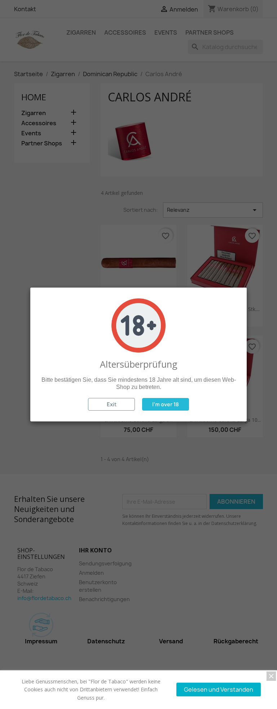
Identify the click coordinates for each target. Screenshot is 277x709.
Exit (111, 404)
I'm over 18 (165, 404)
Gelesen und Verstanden (218, 689)
